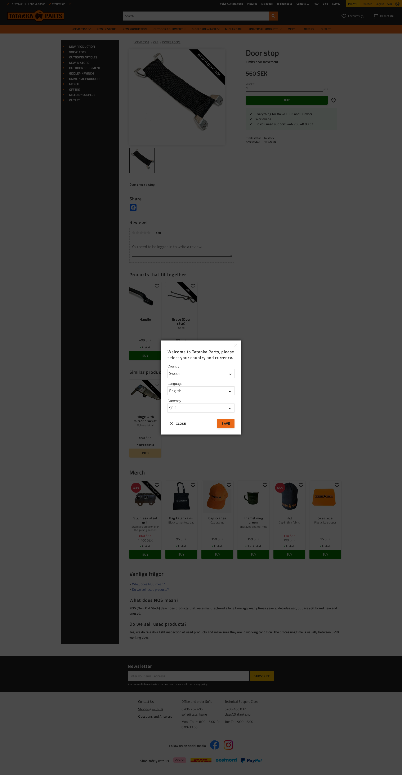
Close (181, 423)
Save (226, 423)
